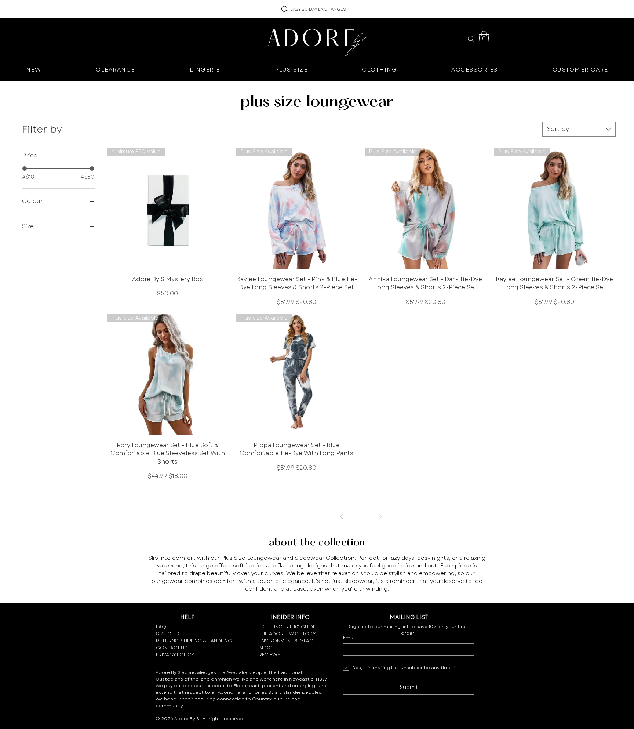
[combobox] (579, 129)
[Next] (590, 9)
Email (349, 638)
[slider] (24, 168)
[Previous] (43, 9)
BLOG (266, 647)
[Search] (471, 39)
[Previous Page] (342, 516)
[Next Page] (380, 516)
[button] (484, 37)
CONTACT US (171, 647)
